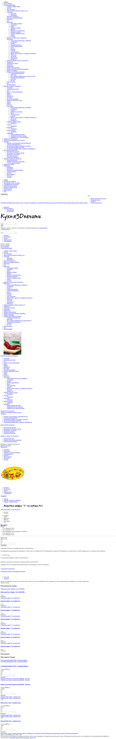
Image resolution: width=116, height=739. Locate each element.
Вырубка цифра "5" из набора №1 (10, 610)
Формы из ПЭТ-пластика (10, 138)
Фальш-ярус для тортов (13, 154)
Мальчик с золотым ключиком (15, 170)
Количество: (4, 539)
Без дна (9, 324)
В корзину (3, 545)
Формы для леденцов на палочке (16, 72)
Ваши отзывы (7, 190)
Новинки (6, 235)
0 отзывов (6, 513)
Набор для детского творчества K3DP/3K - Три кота (15, 684)
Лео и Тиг (9, 175)
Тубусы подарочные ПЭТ (14, 144)
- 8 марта (12, 43)
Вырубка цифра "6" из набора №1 (10, 619)
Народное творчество (13, 16)
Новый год (10, 303)
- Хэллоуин (13, 56)
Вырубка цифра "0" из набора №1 (10, 646)
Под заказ (9, 97)
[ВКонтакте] (1, 525)
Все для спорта (11, 9)
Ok (35, 737)
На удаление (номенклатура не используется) (19, 320)
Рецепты (93, 201)
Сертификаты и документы (11, 184)
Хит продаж (7, 237)
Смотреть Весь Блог (96, 202)
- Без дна (12, 80)
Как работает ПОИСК (10, 181)
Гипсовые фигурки (12, 160)
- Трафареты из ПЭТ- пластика (18, 136)
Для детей (9, 12)
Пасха (8, 292)
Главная (6, 499)
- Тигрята (12, 36)
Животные (10, 22)
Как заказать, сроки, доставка (12, 183)
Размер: (3, 526)
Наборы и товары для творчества (13, 158)
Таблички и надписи (12, 63)
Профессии (10, 62)
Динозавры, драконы (12, 268)
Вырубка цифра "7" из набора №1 (10, 628)
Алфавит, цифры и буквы (14, 121)
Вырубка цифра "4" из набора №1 (10, 601)
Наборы (9, 94)
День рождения (11, 296)
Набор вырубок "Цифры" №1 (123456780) (13, 592)
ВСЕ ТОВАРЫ (8, 3)
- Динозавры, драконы (16, 23)
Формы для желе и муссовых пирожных (18, 69)
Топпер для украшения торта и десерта (14, 140)
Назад (5, 2)
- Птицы (12, 35)
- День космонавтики (15, 45)
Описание (6, 577)
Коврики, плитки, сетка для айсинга (17, 37)
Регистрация (10, 211)
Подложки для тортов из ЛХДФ (15, 153)
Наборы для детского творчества (16, 161)
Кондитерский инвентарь (11, 150)
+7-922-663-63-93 (5, 229)
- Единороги (13, 25)
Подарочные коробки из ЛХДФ (15, 147)
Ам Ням (9, 177)
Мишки (9, 273)
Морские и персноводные (14, 275)
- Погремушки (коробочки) (17, 77)
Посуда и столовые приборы (14, 17)
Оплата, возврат (21, 733)
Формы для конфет (12, 70)
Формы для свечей (9, 164)
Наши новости (8, 239)
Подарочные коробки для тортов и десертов (19, 146)
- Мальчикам (13, 15)
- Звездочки (13, 74)
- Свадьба (12, 50)
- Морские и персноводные (17, 30)
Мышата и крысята (12, 276)
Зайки (8, 270)
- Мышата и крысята (15, 32)
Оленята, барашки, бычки (14, 278)
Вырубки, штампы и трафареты (12, 86)
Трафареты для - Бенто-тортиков (15, 408)
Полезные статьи (95, 200)
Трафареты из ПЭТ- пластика (15, 407)
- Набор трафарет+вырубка (17, 134)
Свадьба (9, 295)
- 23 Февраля (13, 42)
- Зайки (12, 26)
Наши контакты (8, 188)
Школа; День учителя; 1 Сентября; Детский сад (19, 297)
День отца (9, 299)
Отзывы (6, 578)
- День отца (13, 54)
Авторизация (10, 210)
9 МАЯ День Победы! (13, 290)
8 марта (9, 287)
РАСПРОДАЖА (11, 84)
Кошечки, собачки (12, 272)
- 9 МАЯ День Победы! (16, 46)
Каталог (5, 245)
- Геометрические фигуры (17, 73)
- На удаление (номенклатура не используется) (22, 76)
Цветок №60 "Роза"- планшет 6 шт (11, 721)
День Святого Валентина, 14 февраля (17, 285)
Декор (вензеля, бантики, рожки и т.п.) (17, 10)
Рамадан (9, 293)
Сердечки (9, 323)
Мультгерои (7, 165)
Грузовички (10, 168)
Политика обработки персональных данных (53, 733)
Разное (9, 101)
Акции (5, 238)
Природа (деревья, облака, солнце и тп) (17, 60)
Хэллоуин (9, 300)
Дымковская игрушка (13, 89)
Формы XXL (10, 66)
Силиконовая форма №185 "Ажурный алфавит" (15, 666)
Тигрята (9, 280)
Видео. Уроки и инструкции (98, 198)
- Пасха (12, 47)
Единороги (10, 269)
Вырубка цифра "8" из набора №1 (10, 637)
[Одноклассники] (3, 525)
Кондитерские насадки (13, 151)
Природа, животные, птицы (14, 100)
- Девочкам (13, 13)
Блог (5, 191)
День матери (10, 302)
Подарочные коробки (12, 99)
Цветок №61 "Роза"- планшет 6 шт (11, 702)
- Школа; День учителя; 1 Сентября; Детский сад (23, 53)
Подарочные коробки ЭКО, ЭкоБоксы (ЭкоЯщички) (21, 148)
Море (8, 93)
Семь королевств (11, 171)
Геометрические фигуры (13, 317)
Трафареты (10, 133)
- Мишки (12, 29)
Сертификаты (7, 241)
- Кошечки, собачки (15, 27)
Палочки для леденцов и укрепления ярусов (19, 143)
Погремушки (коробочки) (14, 322)
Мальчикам (10, 259)
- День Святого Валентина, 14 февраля (20, 40)
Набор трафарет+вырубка (14, 405)
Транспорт (10, 64)
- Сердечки (13, 79)
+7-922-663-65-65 (42, 228)
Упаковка (6, 141)
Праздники (10, 39)
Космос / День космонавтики (14, 91)
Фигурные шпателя (12, 155)
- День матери (14, 57)
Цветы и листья (11, 82)
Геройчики (10, 167)
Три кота (9, 173)
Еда (8, 20)
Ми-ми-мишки (11, 174)
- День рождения (14, 52)
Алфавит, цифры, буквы (13, 6)
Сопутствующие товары (13, 163)
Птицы (9, 279)
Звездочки (9, 319)
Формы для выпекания (13, 67)
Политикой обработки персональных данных (21, 737)
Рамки (8, 103)
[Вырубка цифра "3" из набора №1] (10, 509)
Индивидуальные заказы (10, 187)
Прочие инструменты (13, 157)
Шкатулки (9, 19)
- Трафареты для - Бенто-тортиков (19, 137)
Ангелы (9, 8)
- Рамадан (12, 49)
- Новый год (13, 59)
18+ (8, 83)
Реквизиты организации (10, 185)
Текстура (9, 104)
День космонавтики (12, 289)
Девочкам (9, 258)
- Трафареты (13, 123)
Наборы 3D (10, 96)
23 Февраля (10, 286)
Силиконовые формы (9, 5)
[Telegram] (6, 525)
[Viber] (5, 525)
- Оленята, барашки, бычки (17, 33)
